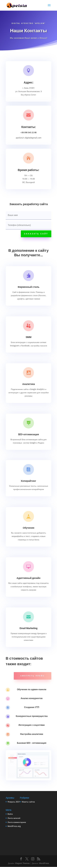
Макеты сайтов (28, 801)
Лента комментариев (17, 822)
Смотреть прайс (32, 676)
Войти (10, 814)
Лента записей (14, 818)
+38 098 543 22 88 (28, 132)
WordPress (44, 863)
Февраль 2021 (14, 801)
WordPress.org (14, 826)
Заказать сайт (36, 234)
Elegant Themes (22, 863)
